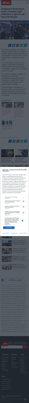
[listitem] (14, 198)
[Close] (26, 169)
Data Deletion (5, 233)
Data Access (14, 233)
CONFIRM (9, 227)
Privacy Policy (23, 233)
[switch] (23, 201)
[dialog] (14, 201)
